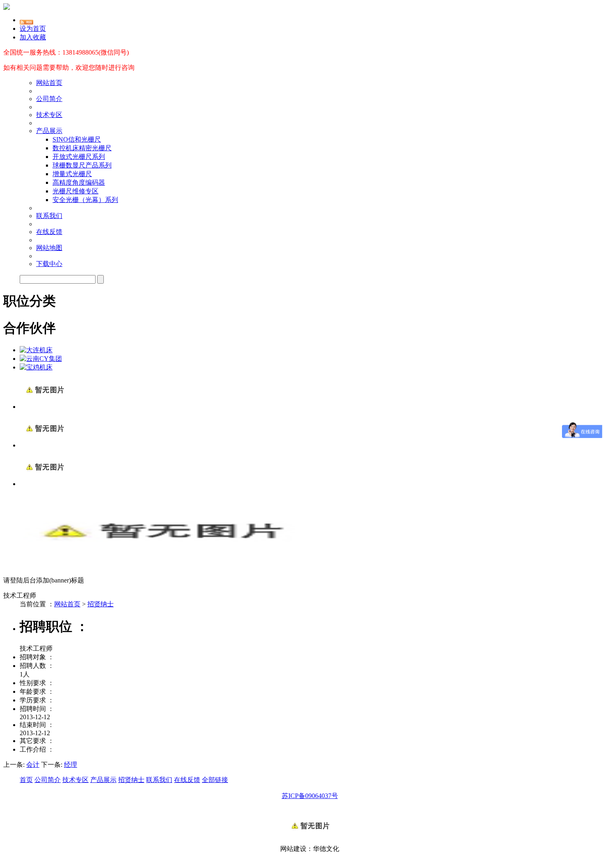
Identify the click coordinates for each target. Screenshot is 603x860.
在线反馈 (49, 231)
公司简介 (49, 98)
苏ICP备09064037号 (310, 795)
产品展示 (49, 130)
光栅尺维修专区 (75, 191)
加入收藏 (33, 37)
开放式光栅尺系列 (79, 156)
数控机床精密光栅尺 (82, 147)
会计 (32, 764)
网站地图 (49, 247)
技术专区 (49, 114)
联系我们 (49, 215)
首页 (26, 779)
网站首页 (49, 82)
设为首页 (33, 28)
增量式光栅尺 (72, 173)
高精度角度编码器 (79, 182)
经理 (70, 764)
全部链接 (215, 779)
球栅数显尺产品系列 (82, 165)
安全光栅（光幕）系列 (85, 199)
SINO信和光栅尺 (77, 139)
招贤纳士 (100, 604)
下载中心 (49, 263)
